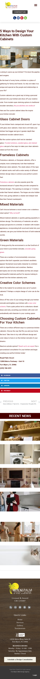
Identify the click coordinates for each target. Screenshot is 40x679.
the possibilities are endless (24, 106)
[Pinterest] (21, 17)
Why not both (14, 213)
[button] (35, 5)
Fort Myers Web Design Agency (20, 671)
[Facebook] (18, 17)
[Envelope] (15, 607)
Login (35, 675)
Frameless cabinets (7, 182)
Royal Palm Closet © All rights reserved (20, 669)
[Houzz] (25, 17)
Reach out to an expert (27, 346)
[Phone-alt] (14, 17)
